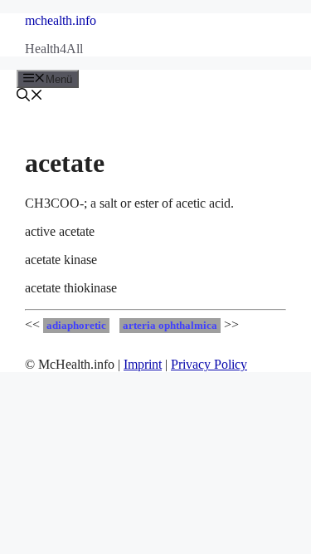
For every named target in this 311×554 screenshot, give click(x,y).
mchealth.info (60, 20)
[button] (30, 97)
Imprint (143, 364)
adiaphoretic (76, 325)
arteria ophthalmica (170, 325)
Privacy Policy (209, 364)
